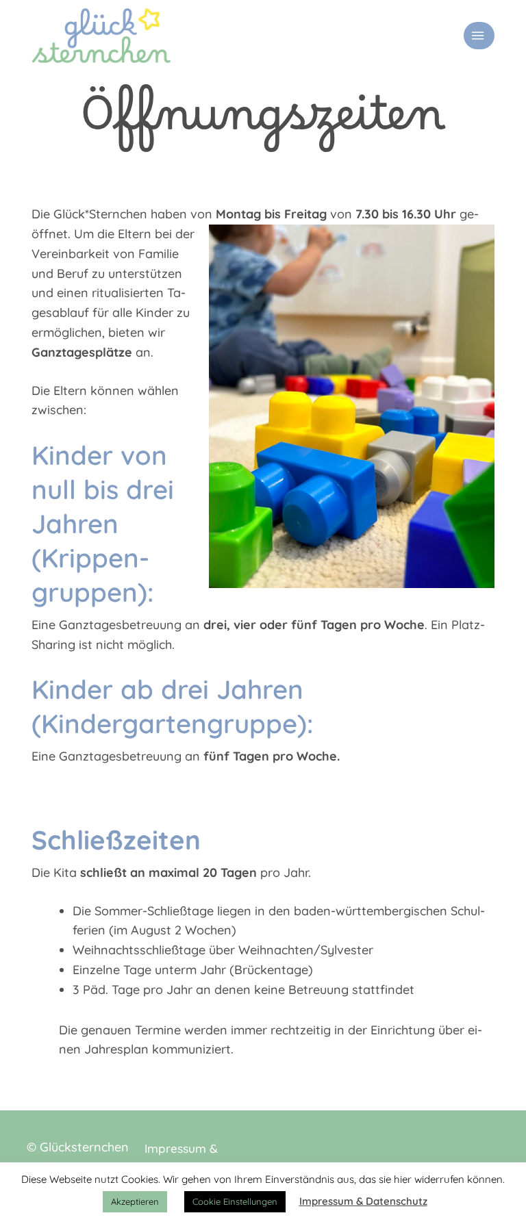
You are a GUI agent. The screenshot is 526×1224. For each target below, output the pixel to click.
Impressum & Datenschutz (363, 1201)
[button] (479, 35)
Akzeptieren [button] (135, 1201)
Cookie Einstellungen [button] (234, 1201)
